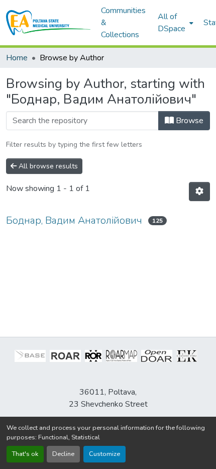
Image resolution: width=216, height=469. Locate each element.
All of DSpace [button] (171, 22)
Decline (63, 453)
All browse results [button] (47, 166)
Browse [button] (188, 120)
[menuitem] (174, 23)
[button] (48, 22)
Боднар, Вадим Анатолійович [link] (74, 220)
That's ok (25, 453)
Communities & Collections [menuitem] (123, 22)
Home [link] (17, 57)
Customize (104, 453)
